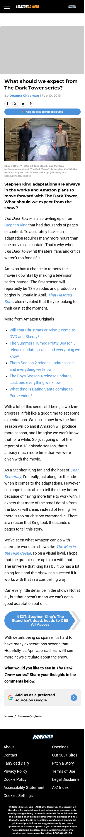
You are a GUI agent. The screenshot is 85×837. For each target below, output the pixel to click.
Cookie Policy (15, 779)
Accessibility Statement (23, 787)
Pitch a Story (63, 763)
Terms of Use (63, 771)
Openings (60, 747)
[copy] (31, 104)
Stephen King (15, 225)
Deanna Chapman (24, 96)
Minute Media (25, 806)
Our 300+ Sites (64, 755)
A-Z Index (60, 787)
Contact (10, 755)
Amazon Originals (29, 716)
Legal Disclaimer (66, 779)
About (8, 747)
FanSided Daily (16, 763)
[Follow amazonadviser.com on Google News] (74, 697)
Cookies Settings (18, 795)
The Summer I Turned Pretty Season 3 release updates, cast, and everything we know (45, 350)
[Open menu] (7, 6)
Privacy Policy (15, 771)
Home (8, 716)
